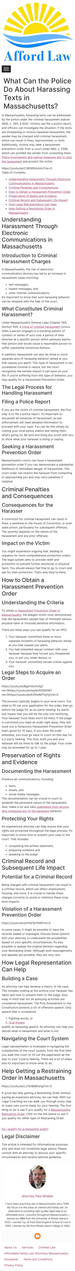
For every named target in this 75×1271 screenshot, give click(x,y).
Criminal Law (46, 1247)
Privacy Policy (13, 1265)
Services (27, 1247)
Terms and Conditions (37, 1259)
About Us (10, 1247)
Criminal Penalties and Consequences (33, 187)
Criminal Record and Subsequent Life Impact (38, 200)
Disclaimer (11, 1259)
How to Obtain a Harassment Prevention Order (39, 191)
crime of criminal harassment (41, 326)
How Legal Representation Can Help (33, 204)
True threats (17, 1022)
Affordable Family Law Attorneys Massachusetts (36, 1253)
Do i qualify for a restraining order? (25, 1129)
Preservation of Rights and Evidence (33, 196)
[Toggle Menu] (6, 69)
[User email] (37, 1236)
